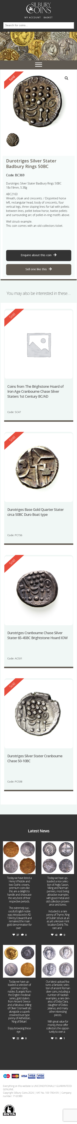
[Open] (19, 857)
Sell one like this (36, 269)
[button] (66, 78)
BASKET (48, 17)
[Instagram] (32, 870)
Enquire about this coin (36, 255)
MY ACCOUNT (32, 17)
